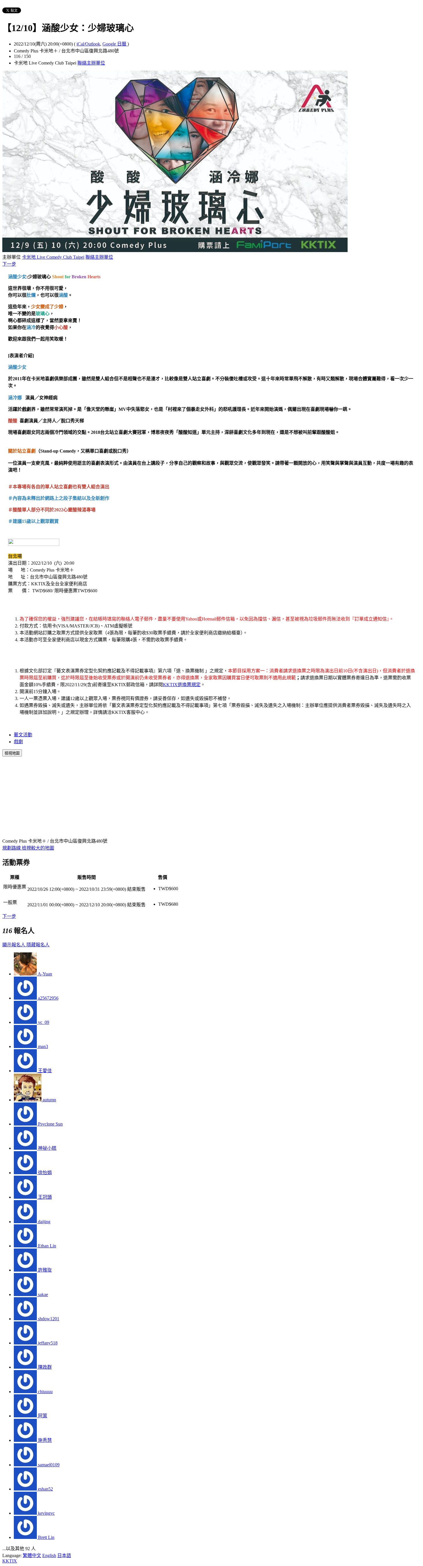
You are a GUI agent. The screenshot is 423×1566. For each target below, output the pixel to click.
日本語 (64, 1555)
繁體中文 (32, 1555)
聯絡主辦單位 (91, 62)
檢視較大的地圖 (38, 848)
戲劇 (18, 741)
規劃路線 (12, 848)
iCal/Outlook (88, 43)
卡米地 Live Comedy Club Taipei (53, 257)
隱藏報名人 (37, 944)
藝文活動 (23, 734)
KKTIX (9, 1561)
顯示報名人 (14, 944)
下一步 (9, 264)
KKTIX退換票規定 (182, 684)
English (49, 1555)
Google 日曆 (114, 43)
